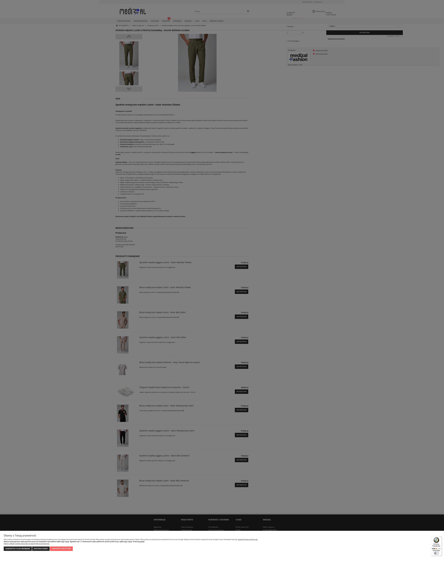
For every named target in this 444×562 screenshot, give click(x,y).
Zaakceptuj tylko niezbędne (17, 549)
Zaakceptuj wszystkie (61, 549)
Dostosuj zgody (41, 549)
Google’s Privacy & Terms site (248, 539)
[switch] (436, 553)
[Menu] (440, 537)
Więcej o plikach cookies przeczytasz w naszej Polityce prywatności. (26, 544)
